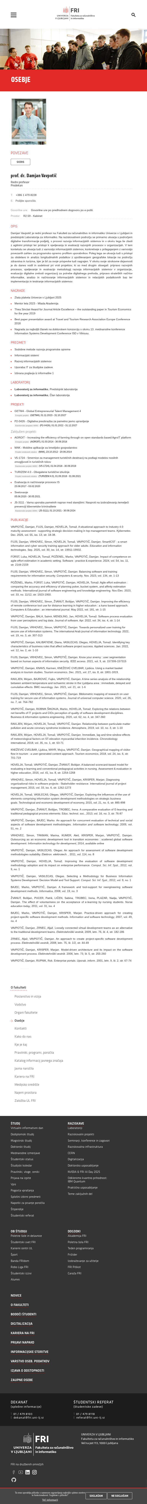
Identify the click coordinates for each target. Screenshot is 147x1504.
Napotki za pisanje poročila (28, 1203)
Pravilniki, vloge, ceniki (25, 1172)
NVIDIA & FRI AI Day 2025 (84, 1172)
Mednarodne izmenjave (25, 1153)
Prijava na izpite (21, 1178)
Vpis (13, 1184)
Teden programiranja (81, 1248)
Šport (14, 1254)
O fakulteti (18, 987)
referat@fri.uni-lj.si (90, 1417)
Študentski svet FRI (23, 1242)
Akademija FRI (77, 1236)
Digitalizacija (76, 1159)
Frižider (72, 1254)
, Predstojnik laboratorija (46, 389)
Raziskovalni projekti (81, 1134)
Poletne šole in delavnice (26, 1236)
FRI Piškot (74, 1267)
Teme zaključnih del (80, 1194)
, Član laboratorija (42, 395)
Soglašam (96, 1496)
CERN (71, 1153)
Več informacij (50, 1499)
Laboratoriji (75, 1128)
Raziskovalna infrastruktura (85, 1146)
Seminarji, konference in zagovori (89, 1140)
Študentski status (22, 1159)
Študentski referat (22, 1215)
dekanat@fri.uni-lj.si (29, 1417)
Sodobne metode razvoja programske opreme (42, 349)
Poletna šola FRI (78, 1242)
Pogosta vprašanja (22, 1190)
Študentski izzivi (21, 1273)
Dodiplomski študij (22, 1134)
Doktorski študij (21, 1146)
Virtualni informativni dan (27, 1128)
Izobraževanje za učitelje (83, 1261)
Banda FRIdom (20, 1261)
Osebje (19, 1020)
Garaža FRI (74, 1273)
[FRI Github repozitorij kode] (13, 1480)
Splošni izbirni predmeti (26, 1196)
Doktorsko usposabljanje (83, 1165)
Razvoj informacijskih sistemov (33, 361)
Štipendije (17, 1209)
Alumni (15, 1279)
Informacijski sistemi (27, 355)
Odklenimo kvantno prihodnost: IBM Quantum (87, 1179)
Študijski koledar (21, 1165)
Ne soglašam (119, 1496)
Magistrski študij (21, 1140)
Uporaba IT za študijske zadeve (34, 367)
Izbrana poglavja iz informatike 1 (34, 373)
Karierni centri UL (22, 1248)
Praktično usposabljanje (83, 1187)
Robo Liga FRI (19, 1267)
